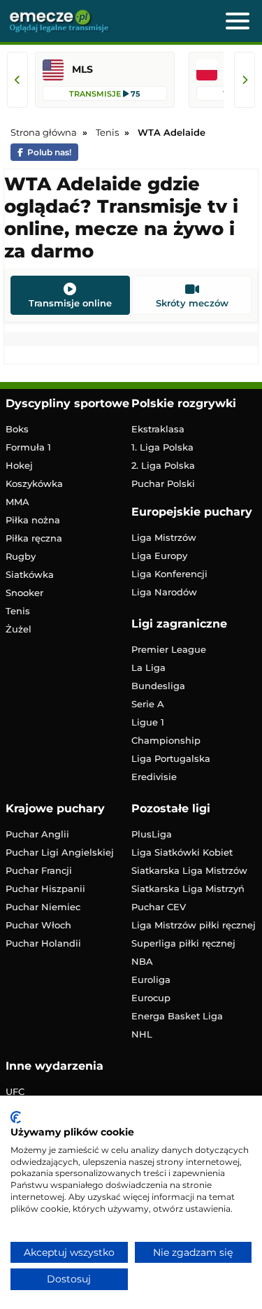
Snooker (24, 592)
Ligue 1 (147, 722)
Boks (17, 428)
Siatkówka (30, 574)
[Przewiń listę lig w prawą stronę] (244, 80)
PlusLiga (151, 834)
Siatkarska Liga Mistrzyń (188, 888)
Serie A (147, 703)
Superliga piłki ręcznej (183, 943)
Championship (166, 740)
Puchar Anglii (37, 834)
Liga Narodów (164, 591)
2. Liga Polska (163, 465)
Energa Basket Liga (177, 1015)
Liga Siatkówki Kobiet (182, 852)
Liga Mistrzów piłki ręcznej (193, 925)
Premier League (168, 649)
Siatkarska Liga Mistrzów (189, 870)
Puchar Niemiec (43, 906)
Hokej (19, 465)
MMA (17, 501)
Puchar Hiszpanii (45, 888)
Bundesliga (158, 685)
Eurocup (150, 997)
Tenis (18, 610)
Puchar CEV (158, 906)
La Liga (148, 667)
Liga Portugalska (170, 758)
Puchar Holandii (43, 943)
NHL (141, 1034)
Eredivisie (154, 776)
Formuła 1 (28, 447)
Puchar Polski (163, 483)
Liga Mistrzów (163, 537)
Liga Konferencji (169, 573)
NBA (142, 961)
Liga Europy (159, 555)
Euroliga (150, 979)
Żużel (18, 629)
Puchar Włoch (38, 925)
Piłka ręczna (34, 538)
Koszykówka (34, 483)
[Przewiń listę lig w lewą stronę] (17, 80)
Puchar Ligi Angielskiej (60, 852)
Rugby (21, 556)
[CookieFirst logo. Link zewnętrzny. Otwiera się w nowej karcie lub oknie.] (15, 1117)
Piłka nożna (33, 519)
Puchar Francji (39, 870)
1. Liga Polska (162, 447)
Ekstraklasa (157, 428)
